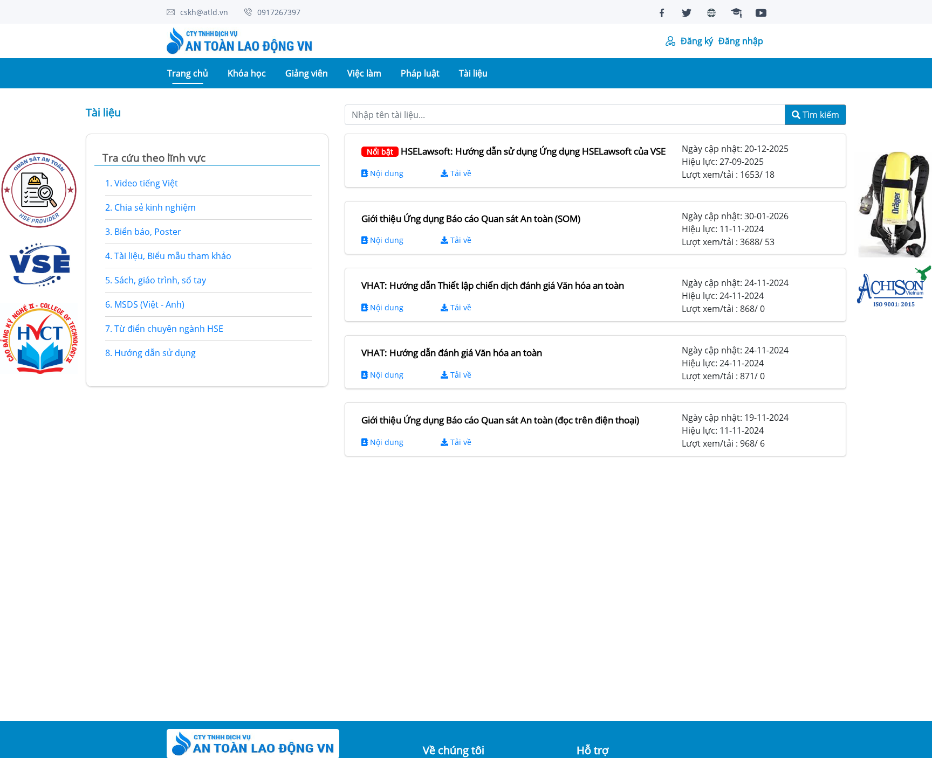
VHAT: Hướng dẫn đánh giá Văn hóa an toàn (451, 352)
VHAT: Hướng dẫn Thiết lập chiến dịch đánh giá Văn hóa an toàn (492, 285)
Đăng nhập (740, 41)
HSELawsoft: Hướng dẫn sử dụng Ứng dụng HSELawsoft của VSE (516, 151)
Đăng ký (697, 41)
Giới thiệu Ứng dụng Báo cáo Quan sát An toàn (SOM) (470, 218)
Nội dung (385, 173)
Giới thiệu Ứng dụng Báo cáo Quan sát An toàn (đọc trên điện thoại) (500, 420)
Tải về (459, 173)
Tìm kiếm (819, 115)
